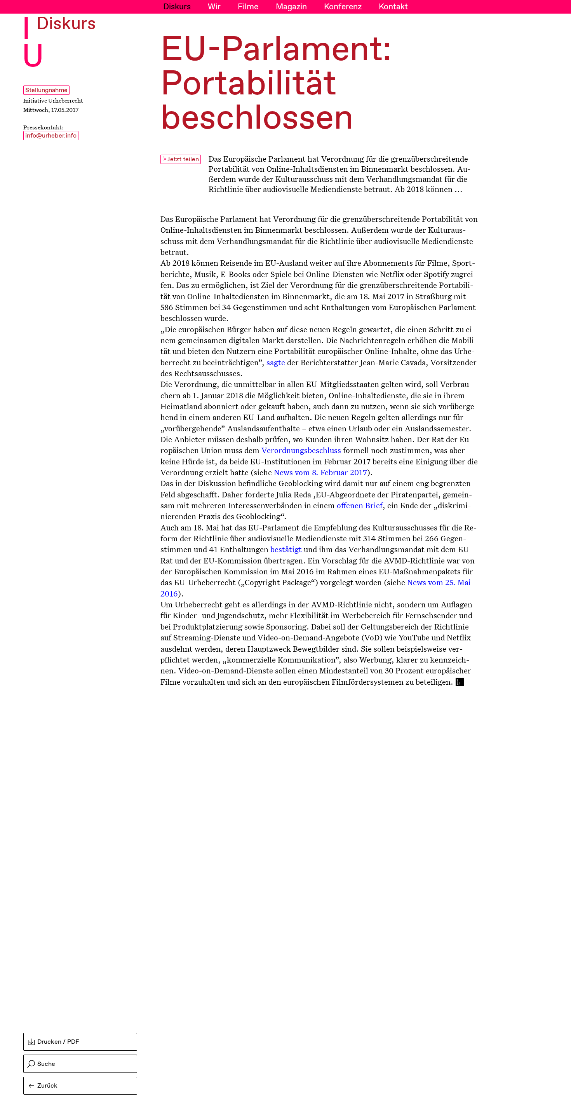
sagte (275, 362)
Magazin (291, 7)
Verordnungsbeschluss (301, 450)
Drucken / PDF (58, 1042)
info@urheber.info (51, 136)
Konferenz (343, 7)
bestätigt (286, 549)
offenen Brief (360, 505)
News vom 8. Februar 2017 (320, 472)
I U (33, 44)
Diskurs (177, 7)
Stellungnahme (46, 91)
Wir (214, 7)
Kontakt (393, 7)
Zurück (47, 1086)
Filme (248, 7)
